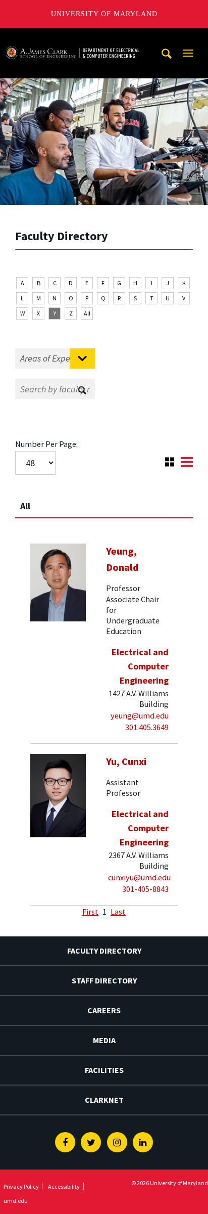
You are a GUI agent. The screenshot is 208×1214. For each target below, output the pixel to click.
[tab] (104, 501)
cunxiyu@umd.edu (139, 877)
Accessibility (64, 1186)
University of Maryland (104, 14)
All (87, 313)
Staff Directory (104, 980)
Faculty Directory (104, 951)
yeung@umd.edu (140, 715)
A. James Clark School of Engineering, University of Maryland (72, 37)
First (90, 912)
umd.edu (16, 1200)
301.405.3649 (147, 727)
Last (118, 912)
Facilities (104, 1070)
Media (104, 1040)
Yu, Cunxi (126, 761)
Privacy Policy (21, 1186)
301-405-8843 (145, 889)
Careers (104, 1010)
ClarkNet (104, 1100)
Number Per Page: (46, 444)
